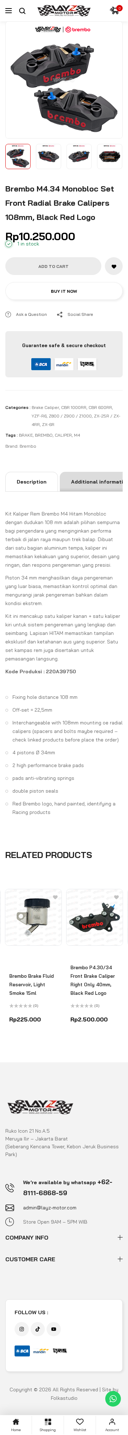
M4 (77, 435)
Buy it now (64, 291)
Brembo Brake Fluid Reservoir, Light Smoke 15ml (31, 984)
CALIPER (63, 435)
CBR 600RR (100, 407)
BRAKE (26, 435)
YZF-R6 (39, 416)
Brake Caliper (45, 407)
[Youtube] (54, 1329)
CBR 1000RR (73, 407)
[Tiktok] (38, 1329)
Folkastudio (64, 1398)
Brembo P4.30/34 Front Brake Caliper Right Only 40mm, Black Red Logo (92, 980)
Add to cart (53, 266)
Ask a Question (31, 314)
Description (32, 482)
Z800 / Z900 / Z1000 (70, 416)
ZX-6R (48, 424)
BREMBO (44, 435)
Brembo (28, 446)
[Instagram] (22, 1329)
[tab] (31, 482)
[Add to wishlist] (114, 266)
